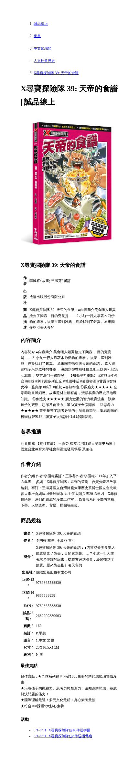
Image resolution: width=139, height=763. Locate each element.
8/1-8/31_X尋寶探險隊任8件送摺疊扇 (63, 736)
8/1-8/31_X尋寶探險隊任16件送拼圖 (62, 730)
